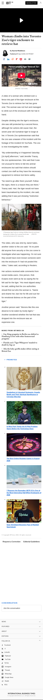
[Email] (25, 59)
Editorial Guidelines (31, 542)
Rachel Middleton (18, 51)
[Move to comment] (29, 59)
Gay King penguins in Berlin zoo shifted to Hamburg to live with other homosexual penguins (20, 336)
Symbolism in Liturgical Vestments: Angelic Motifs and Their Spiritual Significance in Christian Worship (23, 394)
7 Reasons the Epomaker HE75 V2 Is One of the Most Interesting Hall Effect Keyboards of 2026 (24, 493)
